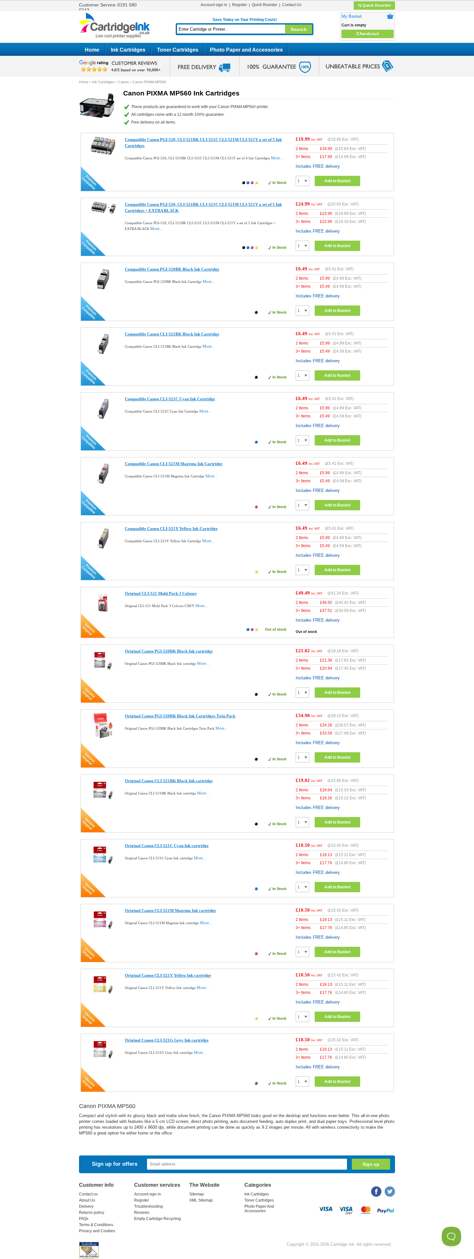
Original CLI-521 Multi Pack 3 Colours (161, 593)
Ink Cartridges (128, 50)
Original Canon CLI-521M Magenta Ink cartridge (170, 910)
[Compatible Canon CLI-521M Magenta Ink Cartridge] (103, 484)
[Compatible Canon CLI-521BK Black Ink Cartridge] (103, 355)
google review (121, 66)
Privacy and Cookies (97, 1231)
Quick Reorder (376, 5)
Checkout (367, 33)
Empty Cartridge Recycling (157, 1218)
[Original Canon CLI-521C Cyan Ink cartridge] (103, 866)
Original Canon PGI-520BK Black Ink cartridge (169, 651)
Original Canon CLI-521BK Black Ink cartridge (169, 780)
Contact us (88, 1194)
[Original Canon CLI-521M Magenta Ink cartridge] (103, 931)
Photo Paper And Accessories (259, 1208)
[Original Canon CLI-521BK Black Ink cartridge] (103, 801)
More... (277, 157)
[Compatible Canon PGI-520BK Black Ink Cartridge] (103, 290)
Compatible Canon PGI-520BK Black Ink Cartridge (172, 269)
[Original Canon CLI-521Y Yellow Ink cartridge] (103, 996)
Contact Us (291, 5)
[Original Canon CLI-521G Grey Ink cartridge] (103, 1061)
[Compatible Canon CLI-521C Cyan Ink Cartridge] (103, 419)
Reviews (141, 1212)
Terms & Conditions (96, 1225)
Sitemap (196, 1194)
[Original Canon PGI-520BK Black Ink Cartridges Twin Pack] (103, 736)
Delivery (86, 1206)
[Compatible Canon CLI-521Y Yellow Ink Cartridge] (103, 549)
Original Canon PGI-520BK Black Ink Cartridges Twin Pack (180, 716)
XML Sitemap (201, 1200)
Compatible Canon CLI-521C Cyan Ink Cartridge (170, 398)
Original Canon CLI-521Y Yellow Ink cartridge (168, 975)
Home (92, 50)
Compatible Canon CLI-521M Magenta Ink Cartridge (173, 463)
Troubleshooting (148, 1206)
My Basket (351, 16)
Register (239, 5)
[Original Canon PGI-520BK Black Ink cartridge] (103, 672)
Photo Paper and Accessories (246, 50)
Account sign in (214, 5)
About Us (87, 1200)
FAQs (83, 1218)
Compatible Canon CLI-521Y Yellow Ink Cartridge (171, 528)
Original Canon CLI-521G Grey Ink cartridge (167, 1040)
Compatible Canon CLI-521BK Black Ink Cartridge (172, 334)
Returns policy (91, 1212)
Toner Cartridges (177, 50)
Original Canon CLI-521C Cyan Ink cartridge (167, 845)
